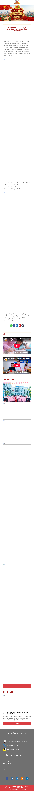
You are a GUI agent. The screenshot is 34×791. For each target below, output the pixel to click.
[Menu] (6, 2)
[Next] (31, 12)
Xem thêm (17, 686)
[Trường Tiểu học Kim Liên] (17, 2)
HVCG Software (13, 786)
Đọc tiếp (17, 723)
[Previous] (2, 12)
